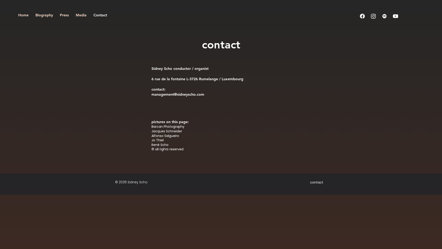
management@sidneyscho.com (177, 94)
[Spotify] (384, 16)
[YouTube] (395, 16)
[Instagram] (373, 16)
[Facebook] (362, 16)
